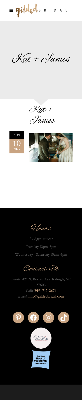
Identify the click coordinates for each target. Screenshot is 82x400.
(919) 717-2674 (45, 290)
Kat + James (42, 115)
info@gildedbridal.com (46, 296)
